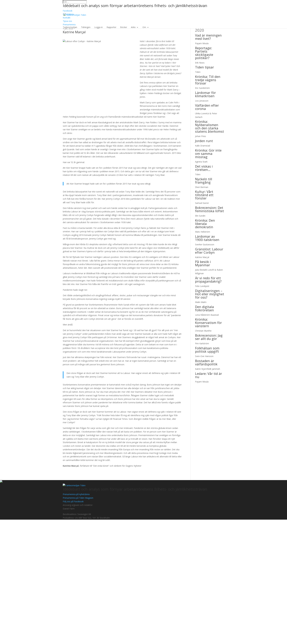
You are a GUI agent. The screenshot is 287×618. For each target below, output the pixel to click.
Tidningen (85, 27)
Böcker (123, 27)
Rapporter (111, 27)
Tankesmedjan (70, 27)
